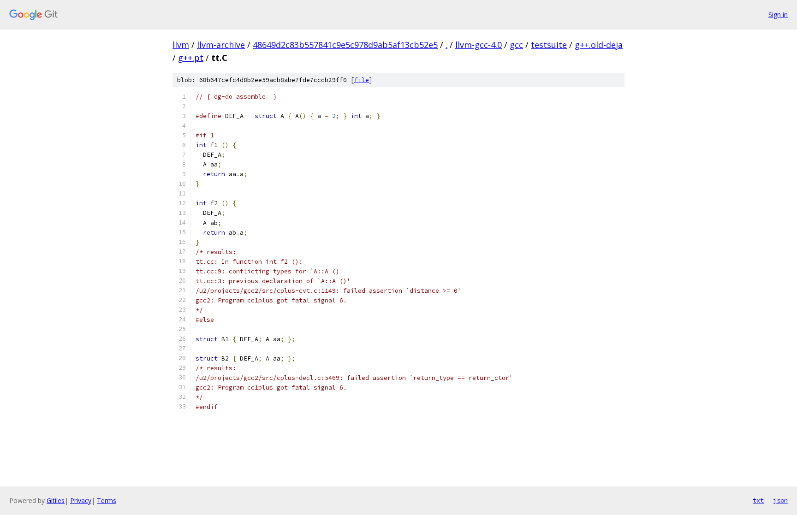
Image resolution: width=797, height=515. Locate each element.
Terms (106, 500)
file (361, 80)
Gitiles (56, 500)
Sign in (778, 14)
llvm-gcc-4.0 (478, 44)
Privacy (80, 500)
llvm (180, 44)
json (780, 500)
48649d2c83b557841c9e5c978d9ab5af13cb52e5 (345, 44)
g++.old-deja (599, 44)
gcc (516, 44)
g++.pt (190, 57)
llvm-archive (221, 44)
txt (758, 500)
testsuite (549, 44)
